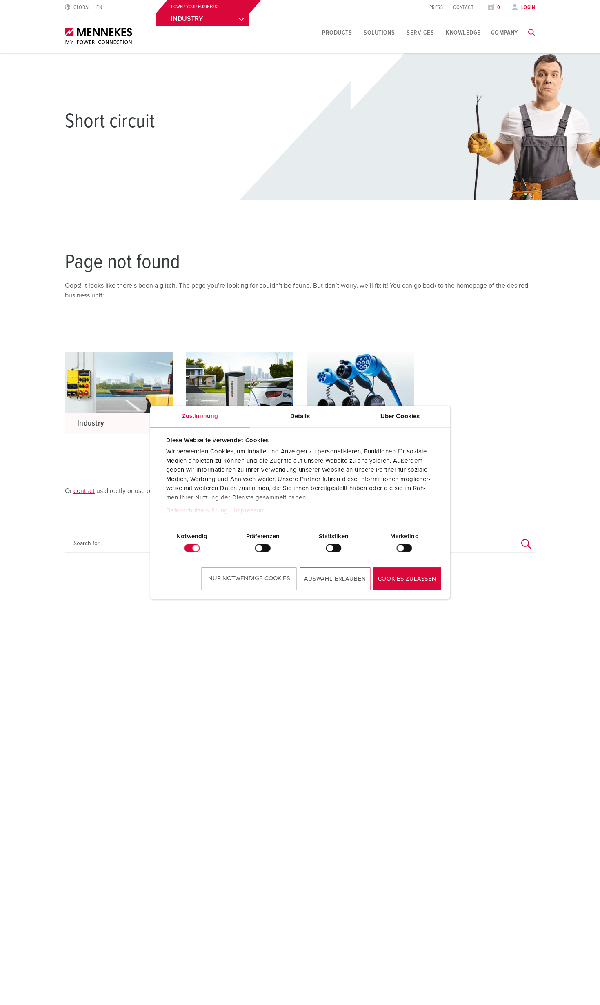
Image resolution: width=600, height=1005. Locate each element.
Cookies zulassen (407, 579)
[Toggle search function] (531, 32)
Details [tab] (300, 416)
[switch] (263, 548)
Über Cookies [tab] (400, 416)
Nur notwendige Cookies (249, 578)
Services (420, 32)
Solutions (379, 32)
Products (337, 32)
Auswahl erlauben (335, 579)
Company (504, 32)
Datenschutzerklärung (197, 511)
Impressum (249, 511)
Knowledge (463, 32)
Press (436, 7)
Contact (463, 7)
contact (84, 491)
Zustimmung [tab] (200, 416)
